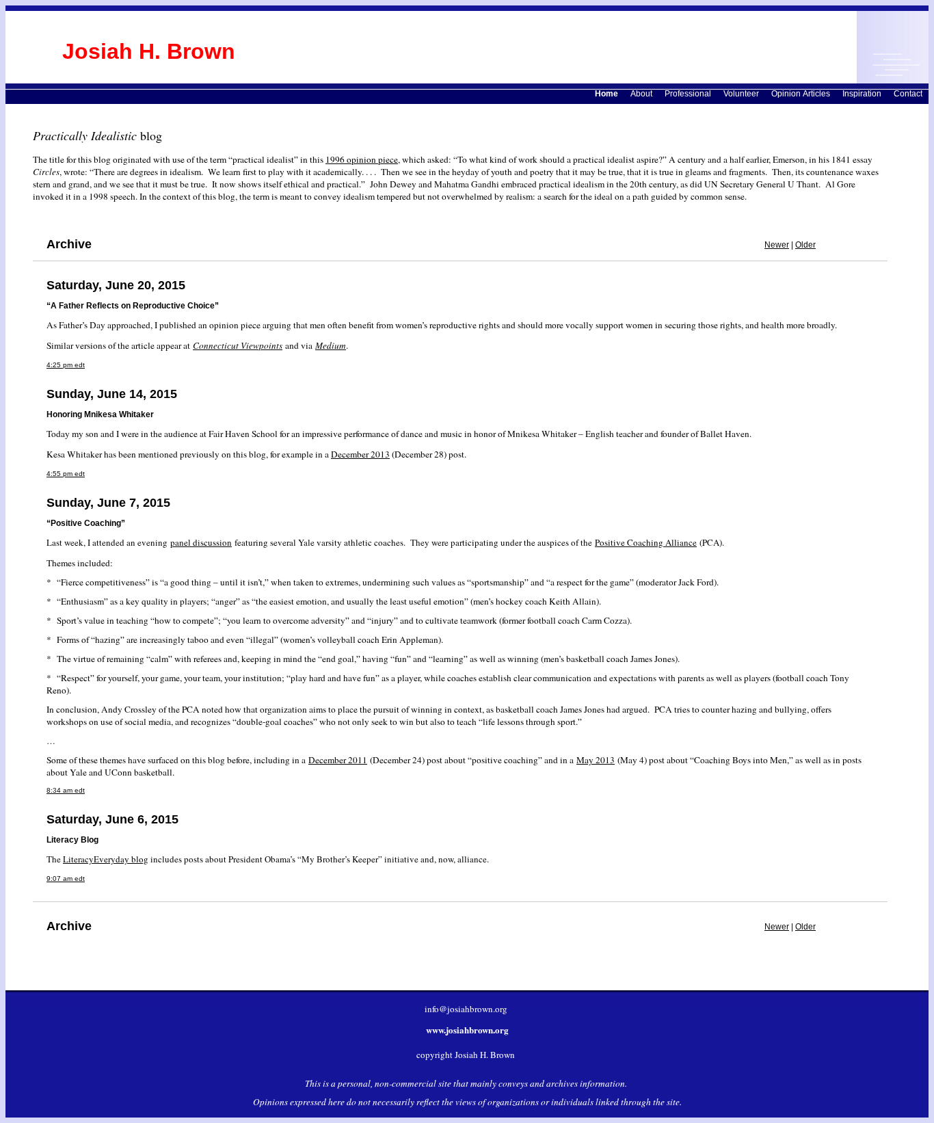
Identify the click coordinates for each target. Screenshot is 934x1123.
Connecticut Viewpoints (237, 345)
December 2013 (360, 454)
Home (606, 93)
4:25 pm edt (65, 365)
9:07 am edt (65, 878)
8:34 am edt (65, 790)
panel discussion (201, 542)
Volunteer (741, 93)
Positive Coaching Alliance (646, 542)
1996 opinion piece (361, 159)
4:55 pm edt (65, 473)
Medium (330, 345)
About (641, 93)
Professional (688, 93)
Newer (776, 245)
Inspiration (861, 93)
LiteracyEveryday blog (105, 859)
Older (805, 245)
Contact (908, 93)
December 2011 (337, 760)
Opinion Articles (800, 93)
